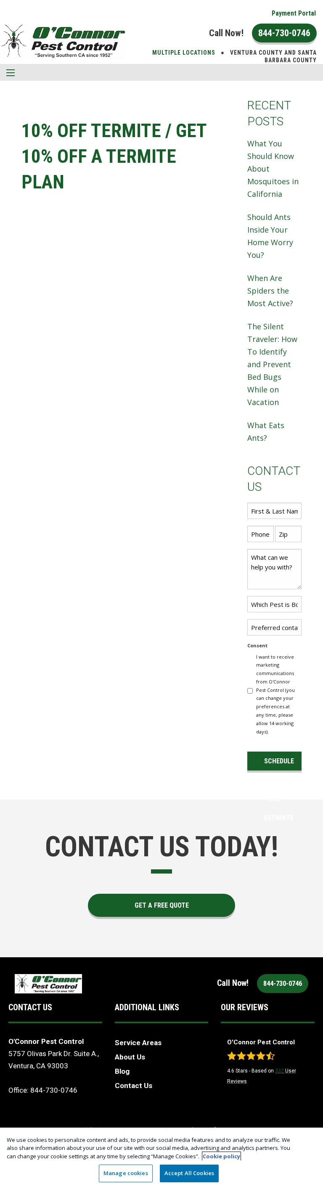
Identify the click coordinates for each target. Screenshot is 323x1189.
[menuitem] (294, 13)
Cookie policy (221, 1156)
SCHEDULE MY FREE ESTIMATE (279, 764)
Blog (122, 1071)
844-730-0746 (284, 33)
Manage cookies (125, 1173)
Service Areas (138, 1042)
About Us (130, 1057)
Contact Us (133, 1085)
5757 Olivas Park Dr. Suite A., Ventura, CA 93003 (53, 1059)
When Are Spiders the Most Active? (270, 290)
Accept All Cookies (189, 1173)
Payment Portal (294, 13)
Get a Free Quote (162, 905)
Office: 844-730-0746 (42, 1090)
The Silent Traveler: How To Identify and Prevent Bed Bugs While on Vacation (272, 364)
